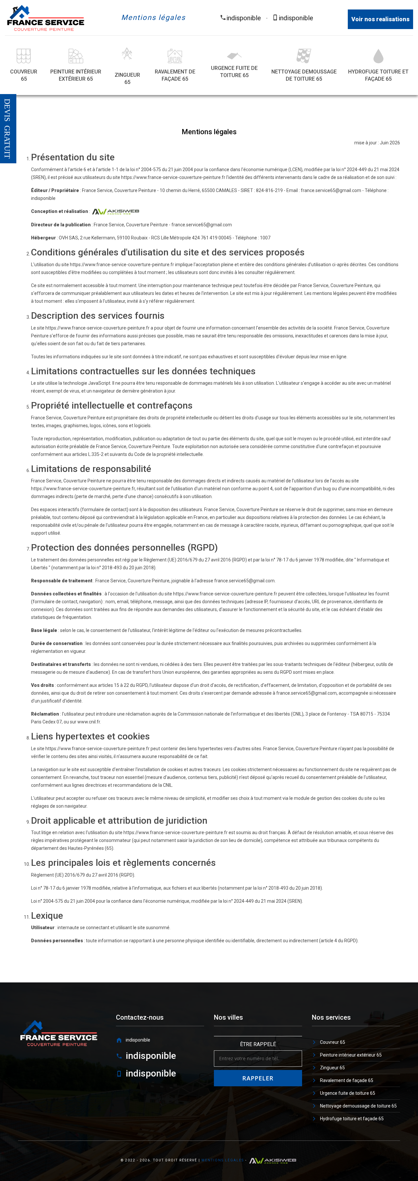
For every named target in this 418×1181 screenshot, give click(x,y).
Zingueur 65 (127, 78)
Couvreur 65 (23, 75)
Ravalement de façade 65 (175, 75)
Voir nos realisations (380, 19)
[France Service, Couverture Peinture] (46, 17)
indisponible (243, 18)
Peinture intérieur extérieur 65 (75, 75)
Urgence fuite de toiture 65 (234, 71)
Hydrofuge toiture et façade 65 (378, 75)
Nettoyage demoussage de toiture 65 (304, 75)
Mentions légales (222, 1160)
